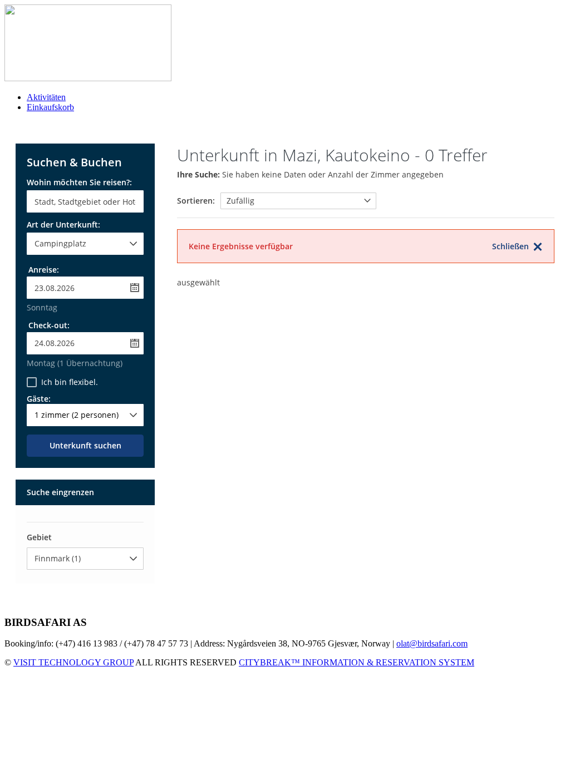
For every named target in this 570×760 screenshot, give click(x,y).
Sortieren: (196, 200)
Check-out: (49, 325)
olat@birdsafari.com (432, 643)
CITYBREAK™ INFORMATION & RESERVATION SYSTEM (356, 662)
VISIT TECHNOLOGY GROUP (73, 662)
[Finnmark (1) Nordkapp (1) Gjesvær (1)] (85, 558)
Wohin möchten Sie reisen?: (79, 183)
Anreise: (43, 269)
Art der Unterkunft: (63, 225)
